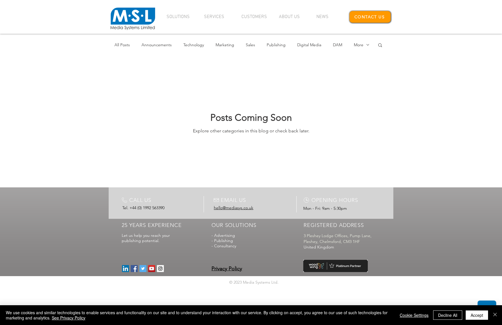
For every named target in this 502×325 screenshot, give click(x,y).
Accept (477, 315)
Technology (193, 44)
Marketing (225, 44)
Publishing (276, 44)
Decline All (447, 315)
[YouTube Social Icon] (151, 268)
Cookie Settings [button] (414, 315)
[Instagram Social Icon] (160, 268)
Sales (250, 44)
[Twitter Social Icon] (142, 268)
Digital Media (309, 44)
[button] (181, 17)
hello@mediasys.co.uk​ (233, 207)
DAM (337, 44)
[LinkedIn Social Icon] (125, 268)
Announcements (156, 44)
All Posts (122, 44)
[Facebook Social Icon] (134, 268)
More (358, 44)
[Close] (495, 315)
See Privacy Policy (68, 318)
